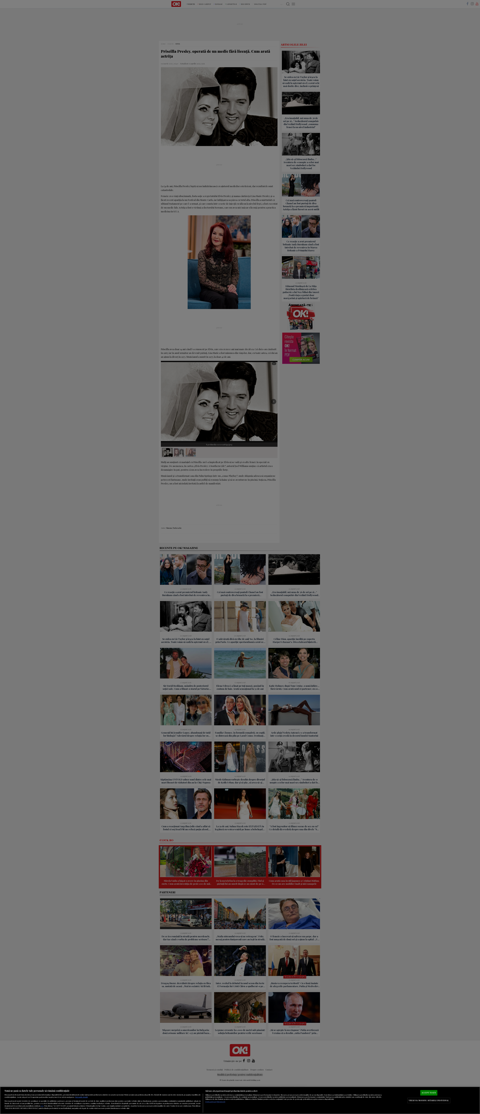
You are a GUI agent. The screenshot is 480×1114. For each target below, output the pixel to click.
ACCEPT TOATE (429, 1093)
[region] (240, 1100)
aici (42, 1106)
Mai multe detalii (81, 1097)
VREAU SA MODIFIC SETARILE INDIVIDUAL (429, 1100)
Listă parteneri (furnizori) (215, 1102)
